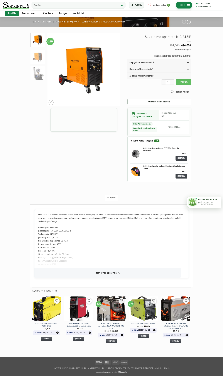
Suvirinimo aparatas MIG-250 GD (143, 323)
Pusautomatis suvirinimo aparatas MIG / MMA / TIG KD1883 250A (111, 326)
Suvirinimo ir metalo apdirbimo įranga (60, 21)
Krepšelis (48, 13)
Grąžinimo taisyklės (77, 368)
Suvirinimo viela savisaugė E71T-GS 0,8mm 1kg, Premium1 (161, 149)
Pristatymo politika (114, 368)
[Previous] (53, 69)
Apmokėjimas (136, 368)
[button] (136, 5)
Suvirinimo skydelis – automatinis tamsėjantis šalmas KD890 (164, 167)
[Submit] (121, 5)
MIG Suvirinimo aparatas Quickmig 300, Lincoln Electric (79, 324)
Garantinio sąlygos (162, 368)
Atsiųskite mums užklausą (159, 101)
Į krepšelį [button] (46, 339)
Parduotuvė (28, 13)
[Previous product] (189, 22)
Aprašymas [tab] (111, 198)
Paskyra (63, 13)
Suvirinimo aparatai (91, 21)
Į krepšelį (184, 82)
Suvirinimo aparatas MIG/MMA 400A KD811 (47, 324)
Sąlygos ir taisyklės (96, 368)
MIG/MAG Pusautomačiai (114, 21)
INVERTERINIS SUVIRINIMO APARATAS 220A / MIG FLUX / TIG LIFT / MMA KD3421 (176, 326)
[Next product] (184, 22)
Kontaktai (78, 13)
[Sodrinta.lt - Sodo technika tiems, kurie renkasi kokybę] (16, 5)
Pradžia (12, 13)
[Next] (115, 69)
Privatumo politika (60, 368)
